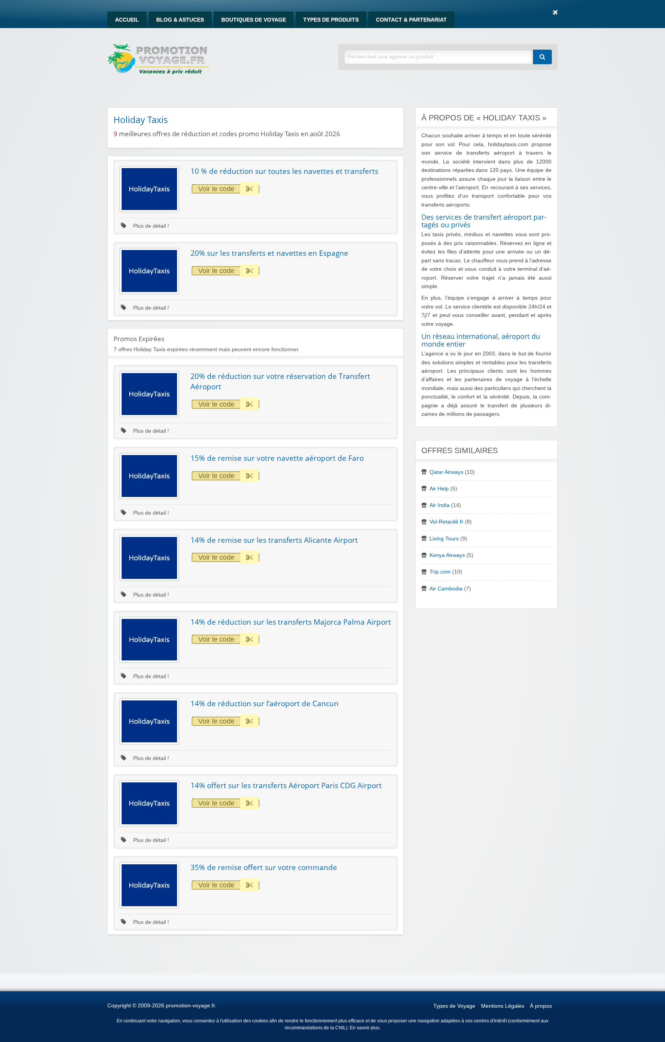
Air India (439, 505)
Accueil (127, 20)
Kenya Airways (447, 555)
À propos (541, 1006)
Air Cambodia (446, 589)
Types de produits (331, 20)
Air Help (439, 489)
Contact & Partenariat (411, 20)
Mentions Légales (502, 1006)
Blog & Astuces (180, 20)
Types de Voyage (454, 1006)
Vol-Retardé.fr (446, 522)
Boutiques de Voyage (253, 20)
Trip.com (440, 572)
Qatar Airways (446, 472)
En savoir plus (364, 1027)
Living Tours (444, 539)
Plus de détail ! (150, 226)
